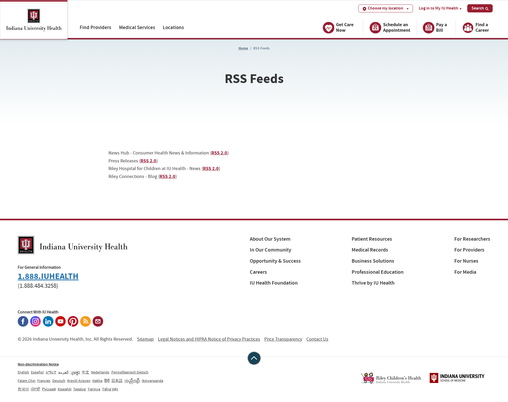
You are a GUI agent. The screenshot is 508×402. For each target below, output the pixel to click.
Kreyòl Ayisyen (78, 380)
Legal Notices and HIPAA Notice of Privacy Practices (209, 339)
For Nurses (466, 261)
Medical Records (370, 250)
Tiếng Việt (110, 389)
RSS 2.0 (219, 153)
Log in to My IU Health (438, 8)
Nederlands (100, 372)
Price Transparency (283, 339)
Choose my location (385, 8)
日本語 (117, 380)
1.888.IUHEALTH (48, 276)
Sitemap (145, 339)
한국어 (23, 389)
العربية (63, 372)
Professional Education (377, 272)
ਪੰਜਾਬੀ (35, 389)
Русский (49, 389)
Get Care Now (344, 27)
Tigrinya (94, 389)
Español (37, 372)
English (23, 372)
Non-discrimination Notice (38, 364)
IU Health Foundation (274, 283)
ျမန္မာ (75, 372)
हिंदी (107, 380)
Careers (258, 272)
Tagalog (79, 389)
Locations (173, 27)
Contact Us (317, 339)
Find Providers (95, 27)
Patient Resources (372, 239)
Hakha (97, 380)
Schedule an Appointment (396, 27)
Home (243, 48)
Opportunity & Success (275, 261)
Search (477, 8)
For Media (465, 272)
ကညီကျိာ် (132, 380)
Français (43, 380)
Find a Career (482, 27)
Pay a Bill (441, 27)
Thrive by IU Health (373, 283)
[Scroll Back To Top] (254, 358)
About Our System (270, 239)
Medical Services (137, 27)
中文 (85, 372)
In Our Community (270, 250)
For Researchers (472, 239)
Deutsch (58, 380)
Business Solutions (373, 261)
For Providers (469, 250)
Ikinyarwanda (152, 380)
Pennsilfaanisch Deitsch (129, 372)
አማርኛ (51, 372)
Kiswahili (64, 389)
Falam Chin (26, 380)
